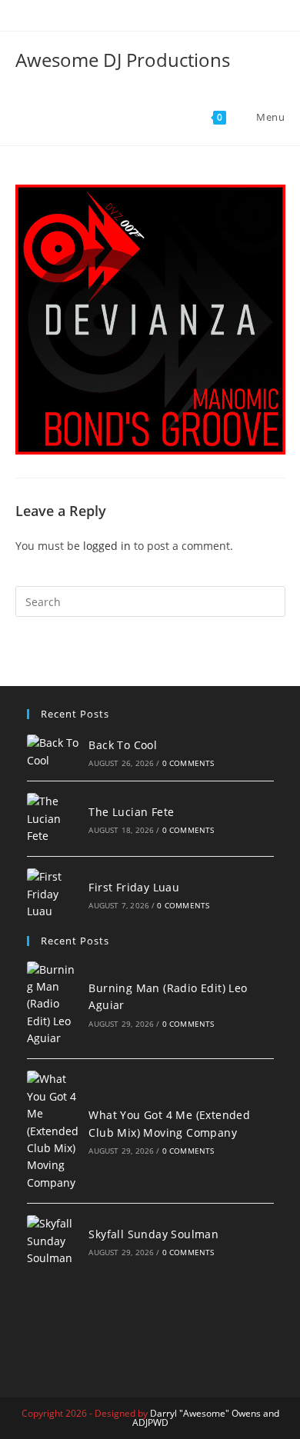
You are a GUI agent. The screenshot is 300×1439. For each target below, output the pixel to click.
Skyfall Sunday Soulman (153, 1234)
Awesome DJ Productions (122, 59)
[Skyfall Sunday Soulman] (53, 1241)
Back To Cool (122, 745)
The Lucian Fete (131, 811)
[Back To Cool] (53, 751)
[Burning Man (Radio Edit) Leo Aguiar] (53, 1004)
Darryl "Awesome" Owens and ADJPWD (205, 1418)
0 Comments (188, 763)
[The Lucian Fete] (53, 818)
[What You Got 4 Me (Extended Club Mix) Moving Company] (53, 1131)
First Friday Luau (133, 887)
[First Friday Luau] (53, 894)
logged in (107, 545)
